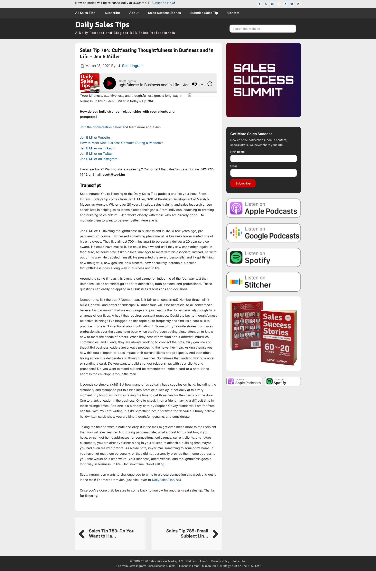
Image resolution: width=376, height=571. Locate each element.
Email (234, 166)
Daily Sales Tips (102, 25)
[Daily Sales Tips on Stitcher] (263, 282)
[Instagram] (278, 3)
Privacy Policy (220, 561)
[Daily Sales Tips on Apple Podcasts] (263, 208)
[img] (209, 83)
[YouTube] (291, 3)
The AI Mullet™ (251, 565)
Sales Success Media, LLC (166, 561)
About (203, 561)
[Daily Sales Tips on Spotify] (263, 257)
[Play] (110, 83)
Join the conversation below (101, 127)
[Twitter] (265, 3)
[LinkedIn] (272, 3)
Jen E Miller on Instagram (98, 159)
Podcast (191, 561)
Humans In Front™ (189, 565)
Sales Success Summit (161, 565)
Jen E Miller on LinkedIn (97, 148)
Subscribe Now (163, 3)
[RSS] (298, 3)
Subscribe (242, 183)
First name (237, 151)
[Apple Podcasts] (259, 3)
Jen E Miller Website (95, 137)
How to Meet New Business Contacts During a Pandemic (121, 143)
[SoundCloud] (285, 3)
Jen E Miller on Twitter (96, 153)
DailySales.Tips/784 (166, 480)
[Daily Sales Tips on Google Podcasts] (263, 232)
